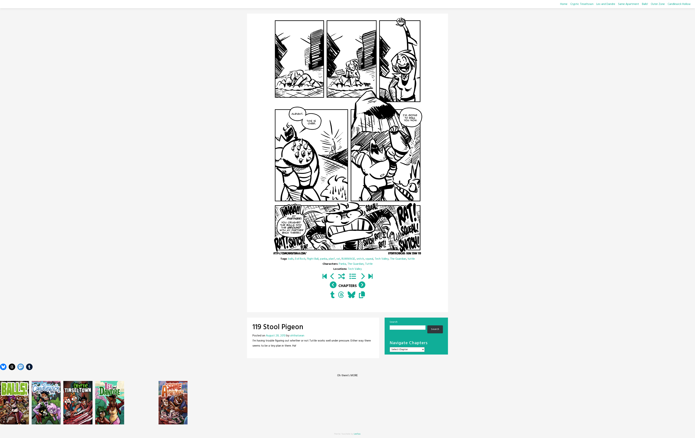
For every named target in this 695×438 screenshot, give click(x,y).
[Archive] (352, 277)
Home (563, 4)
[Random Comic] (341, 277)
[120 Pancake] (363, 277)
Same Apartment (628, 4)
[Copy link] (362, 295)
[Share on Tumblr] (332, 295)
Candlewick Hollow (679, 4)
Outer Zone (658, 4)
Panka (342, 264)
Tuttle (369, 264)
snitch (360, 259)
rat (338, 259)
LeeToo (357, 434)
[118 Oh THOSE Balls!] (332, 277)
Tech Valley (382, 259)
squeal (369, 259)
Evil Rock (300, 259)
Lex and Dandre (605, 4)
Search (394, 322)
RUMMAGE (348, 259)
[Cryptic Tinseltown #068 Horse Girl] (370, 277)
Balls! (645, 4)
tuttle (411, 259)
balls (291, 259)
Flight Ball (313, 259)
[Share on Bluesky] (351, 295)
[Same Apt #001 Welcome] (325, 277)
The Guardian (398, 259)
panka (323, 259)
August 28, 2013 (276, 335)
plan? (332, 259)
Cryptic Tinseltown (581, 4)
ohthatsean (297, 335)
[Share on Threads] (341, 295)
